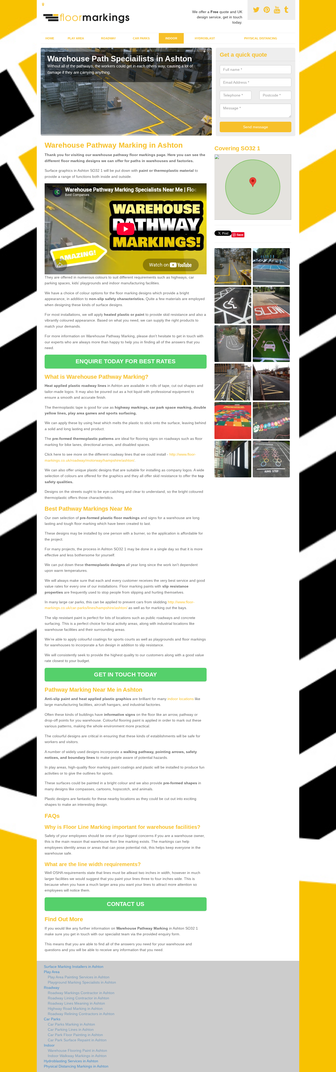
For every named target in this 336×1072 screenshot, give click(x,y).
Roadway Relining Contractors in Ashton (81, 1014)
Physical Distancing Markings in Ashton (76, 1066)
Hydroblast (205, 38)
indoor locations (180, 699)
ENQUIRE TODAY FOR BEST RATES (126, 361)
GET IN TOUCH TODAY (125, 674)
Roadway (108, 38)
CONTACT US (125, 904)
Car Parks (141, 38)
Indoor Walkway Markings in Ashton (77, 1056)
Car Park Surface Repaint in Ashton (77, 1040)
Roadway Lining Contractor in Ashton (78, 998)
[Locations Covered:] (43, 4)
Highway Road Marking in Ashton (75, 1008)
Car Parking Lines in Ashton (71, 1029)
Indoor (171, 38)
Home (49, 38)
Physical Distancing (260, 38)
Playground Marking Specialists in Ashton (82, 982)
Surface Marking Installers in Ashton (73, 966)
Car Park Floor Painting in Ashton (75, 1035)
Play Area (76, 38)
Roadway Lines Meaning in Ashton (76, 1003)
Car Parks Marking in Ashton (71, 1024)
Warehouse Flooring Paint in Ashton (77, 1050)
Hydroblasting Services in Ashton (71, 1061)
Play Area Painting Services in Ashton (78, 977)
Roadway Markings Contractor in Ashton (81, 993)
